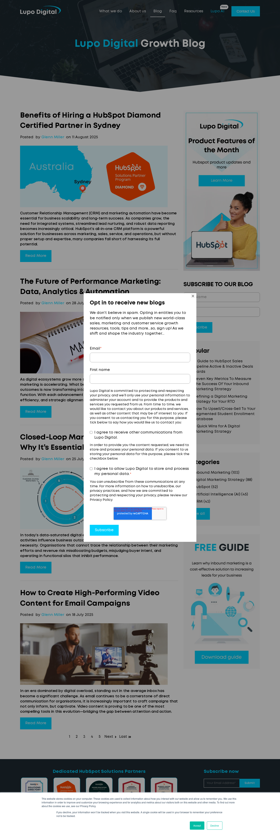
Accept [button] (197, 825)
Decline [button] (214, 825)
